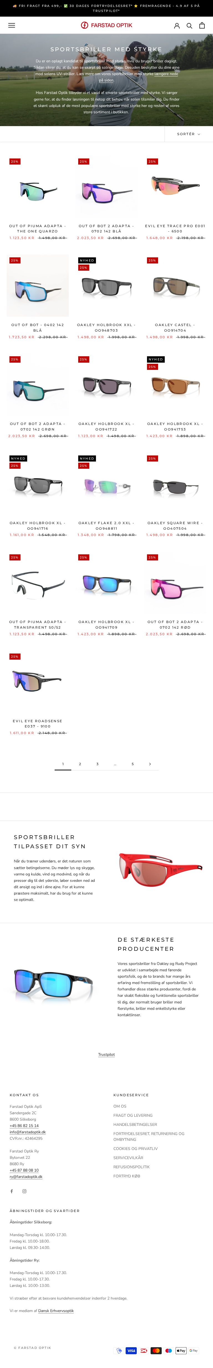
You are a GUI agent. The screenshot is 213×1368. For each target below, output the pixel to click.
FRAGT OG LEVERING (133, 1115)
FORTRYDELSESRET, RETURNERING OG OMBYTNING (148, 1136)
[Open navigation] (11, 25)
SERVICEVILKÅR (128, 1158)
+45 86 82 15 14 (24, 1125)
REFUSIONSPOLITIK (131, 1167)
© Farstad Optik (32, 1348)
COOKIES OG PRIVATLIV (135, 1148)
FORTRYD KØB (126, 1176)
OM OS (119, 1106)
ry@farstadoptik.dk (26, 1176)
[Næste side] (150, 764)
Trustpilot (106, 1054)
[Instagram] (24, 1191)
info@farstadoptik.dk (28, 1132)
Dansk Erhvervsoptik (56, 1310)
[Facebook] (12, 1191)
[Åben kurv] (202, 25)
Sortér (187, 134)
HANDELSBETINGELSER (135, 1124)
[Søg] (189, 25)
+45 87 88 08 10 (24, 1170)
